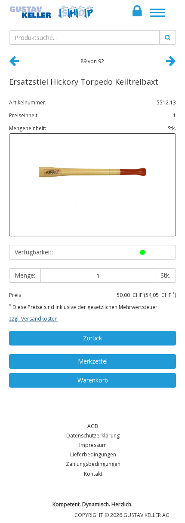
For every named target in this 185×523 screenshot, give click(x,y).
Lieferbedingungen (93, 454)
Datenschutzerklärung (93, 435)
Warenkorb (92, 380)
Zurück (92, 338)
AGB (92, 426)
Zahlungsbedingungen (93, 464)
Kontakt (93, 473)
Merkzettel (93, 361)
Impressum (93, 445)
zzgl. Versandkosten (33, 318)
